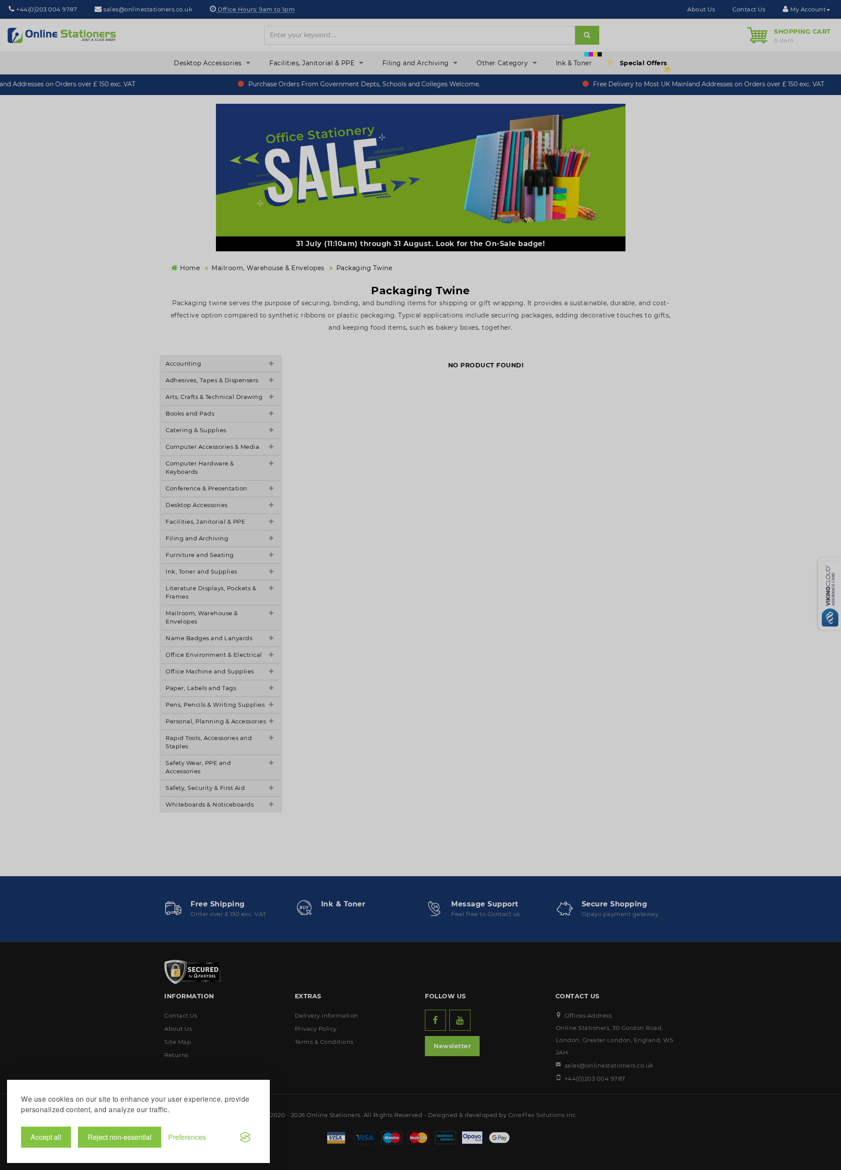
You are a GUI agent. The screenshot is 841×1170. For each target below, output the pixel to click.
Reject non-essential (120, 1137)
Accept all (46, 1137)
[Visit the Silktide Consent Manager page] (245, 1137)
